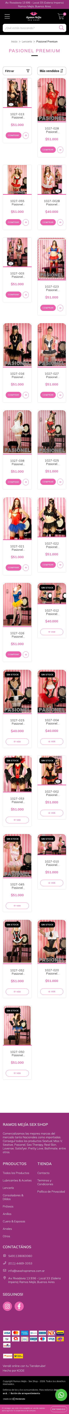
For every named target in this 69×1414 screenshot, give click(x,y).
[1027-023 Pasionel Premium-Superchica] (60, 308)
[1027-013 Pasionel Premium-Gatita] (26, 135)
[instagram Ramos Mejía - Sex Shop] (7, 1306)
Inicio (14, 41)
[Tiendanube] (14, 1399)
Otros (6, 1236)
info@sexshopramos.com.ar (26, 1271)
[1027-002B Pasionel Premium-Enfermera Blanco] (60, 222)
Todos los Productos (16, 1173)
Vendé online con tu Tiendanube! (24, 1366)
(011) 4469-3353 (20, 1263)
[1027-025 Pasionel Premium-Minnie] (60, 482)
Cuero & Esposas (14, 1221)
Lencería (27, 41)
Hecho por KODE (13, 1370)
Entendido (59, 1409)
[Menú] (7, 16)
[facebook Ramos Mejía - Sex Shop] (19, 1306)
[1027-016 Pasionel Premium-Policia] (26, 395)
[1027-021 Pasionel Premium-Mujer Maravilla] (26, 567)
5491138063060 (20, 1256)
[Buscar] (61, 27)
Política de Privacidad (51, 1191)
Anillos (7, 1214)
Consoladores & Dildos (13, 1197)
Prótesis (8, 1206)
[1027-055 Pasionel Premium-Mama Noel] (26, 222)
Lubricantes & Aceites (17, 1180)
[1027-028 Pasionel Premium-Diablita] (60, 150)
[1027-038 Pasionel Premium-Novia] (26, 482)
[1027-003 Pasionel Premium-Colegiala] (26, 295)
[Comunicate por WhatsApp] (61, 1395)
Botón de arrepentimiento (25, 1393)
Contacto (43, 1173)
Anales (7, 1229)
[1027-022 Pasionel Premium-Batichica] (60, 565)
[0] (60, 17)
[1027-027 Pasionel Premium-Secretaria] (60, 395)
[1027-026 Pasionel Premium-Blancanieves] (26, 654)
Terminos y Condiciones (45, 1182)
